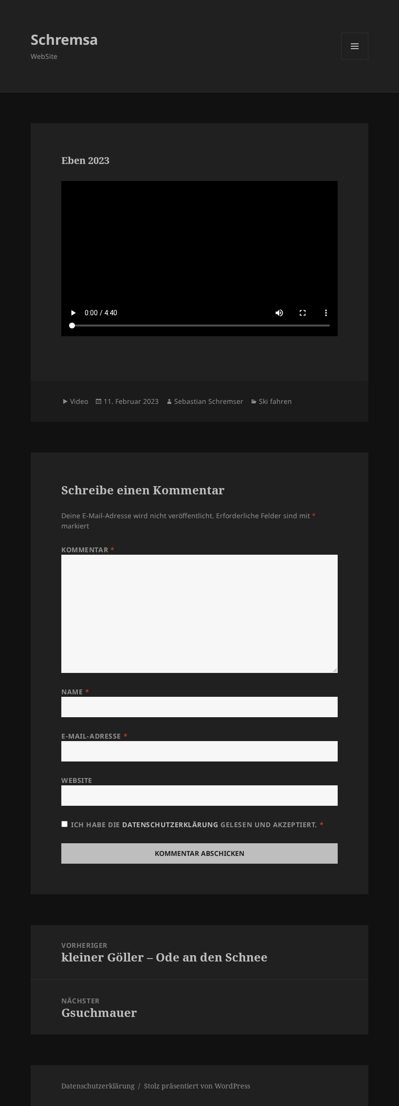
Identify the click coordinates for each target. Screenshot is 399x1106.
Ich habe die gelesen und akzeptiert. (197, 824)
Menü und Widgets (355, 59)
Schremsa (64, 39)
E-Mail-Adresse (94, 736)
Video (79, 401)
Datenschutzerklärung (171, 824)
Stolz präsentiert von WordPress (197, 1085)
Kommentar (87, 549)
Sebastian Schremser (208, 401)
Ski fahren (275, 401)
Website (76, 780)
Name (75, 691)
